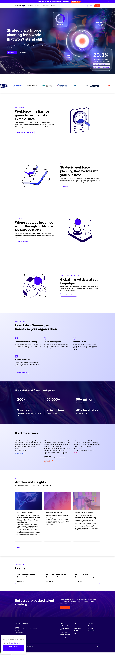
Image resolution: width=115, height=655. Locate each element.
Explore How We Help (22, 241)
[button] (38, 5)
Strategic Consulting (65, 634)
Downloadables (77, 628)
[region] (13, 644)
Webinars (76, 633)
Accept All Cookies (13, 646)
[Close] (24, 636)
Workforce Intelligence (65, 625)
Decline (13, 649)
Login (90, 5)
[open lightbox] (82, 41)
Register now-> (76, 1)
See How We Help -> (22, 372)
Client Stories (77, 630)
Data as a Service (64, 632)
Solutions (62, 623)
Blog (75, 625)
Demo (97, 5)
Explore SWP (65, 186)
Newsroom (90, 628)
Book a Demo (65, 607)
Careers (90, 625)
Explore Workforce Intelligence (25, 132)
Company (90, 623)
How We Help (30, 5)
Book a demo (11, 52)
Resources (76, 623)
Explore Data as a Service (68, 295)
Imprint (98, 646)
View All (19, 547)
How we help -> (23, 52)
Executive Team (92, 630)
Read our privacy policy (15, 643)
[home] (20, 6)
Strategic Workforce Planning (64, 629)
